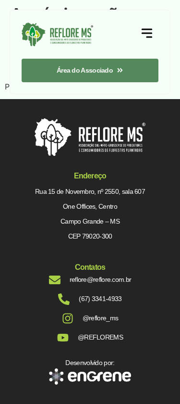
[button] (146, 34)
